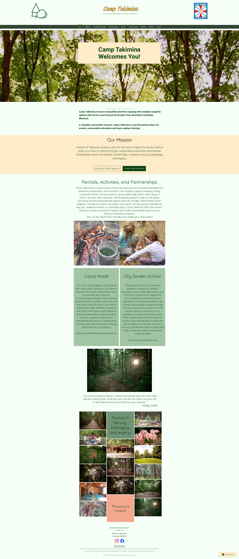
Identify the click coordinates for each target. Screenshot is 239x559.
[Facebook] (122, 541)
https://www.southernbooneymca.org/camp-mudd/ (96, 333)
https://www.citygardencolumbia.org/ (142, 340)
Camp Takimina (120, 9)
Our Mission (119, 546)
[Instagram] (116, 541)
